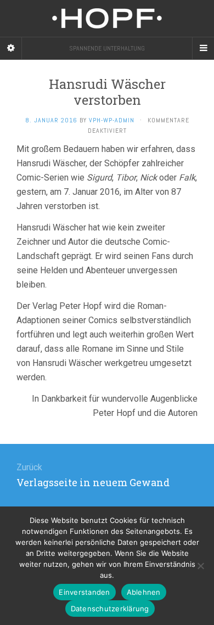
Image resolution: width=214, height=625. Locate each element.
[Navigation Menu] (203, 48)
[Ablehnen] (200, 565)
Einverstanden (84, 592)
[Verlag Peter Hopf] (107, 18)
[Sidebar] (11, 48)
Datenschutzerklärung (110, 608)
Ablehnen (144, 592)
